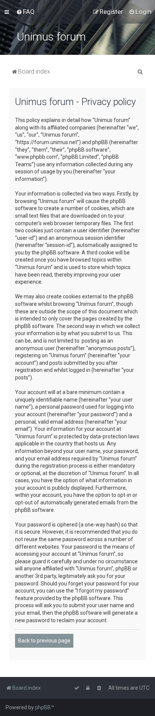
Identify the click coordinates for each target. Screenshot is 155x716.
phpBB (43, 707)
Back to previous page (44, 641)
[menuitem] (25, 11)
